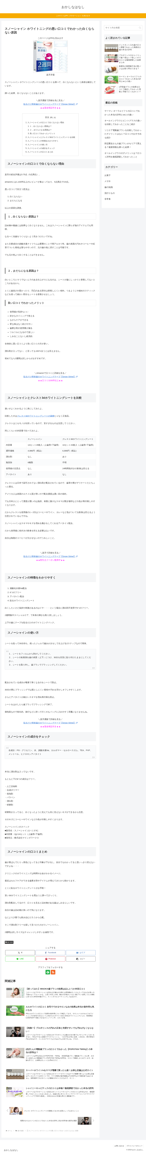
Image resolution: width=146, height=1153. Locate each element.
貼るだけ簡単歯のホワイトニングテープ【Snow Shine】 (49, 104)
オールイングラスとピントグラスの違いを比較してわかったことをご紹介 (122, 122)
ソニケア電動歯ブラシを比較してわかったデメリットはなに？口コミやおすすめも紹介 (122, 134)
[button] (81, 958)
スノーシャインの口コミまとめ (40, 152)
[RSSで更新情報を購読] (53, 972)
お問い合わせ (119, 1146)
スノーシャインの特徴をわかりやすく (43, 141)
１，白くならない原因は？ (41, 126)
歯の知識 (10, 942)
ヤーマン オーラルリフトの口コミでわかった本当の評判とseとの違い (122, 113)
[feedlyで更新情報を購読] (48, 972)
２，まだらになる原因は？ (41, 130)
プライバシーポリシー (134, 1146)
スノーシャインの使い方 (37, 145)
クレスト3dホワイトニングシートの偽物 (35, 416)
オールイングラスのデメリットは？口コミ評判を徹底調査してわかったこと (122, 155)
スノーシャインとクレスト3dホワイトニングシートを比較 (51, 137)
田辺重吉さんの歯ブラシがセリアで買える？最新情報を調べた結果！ (122, 145)
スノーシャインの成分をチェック (41, 148)
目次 (47, 117)
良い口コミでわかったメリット (42, 133)
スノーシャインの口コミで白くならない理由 (45, 122)
